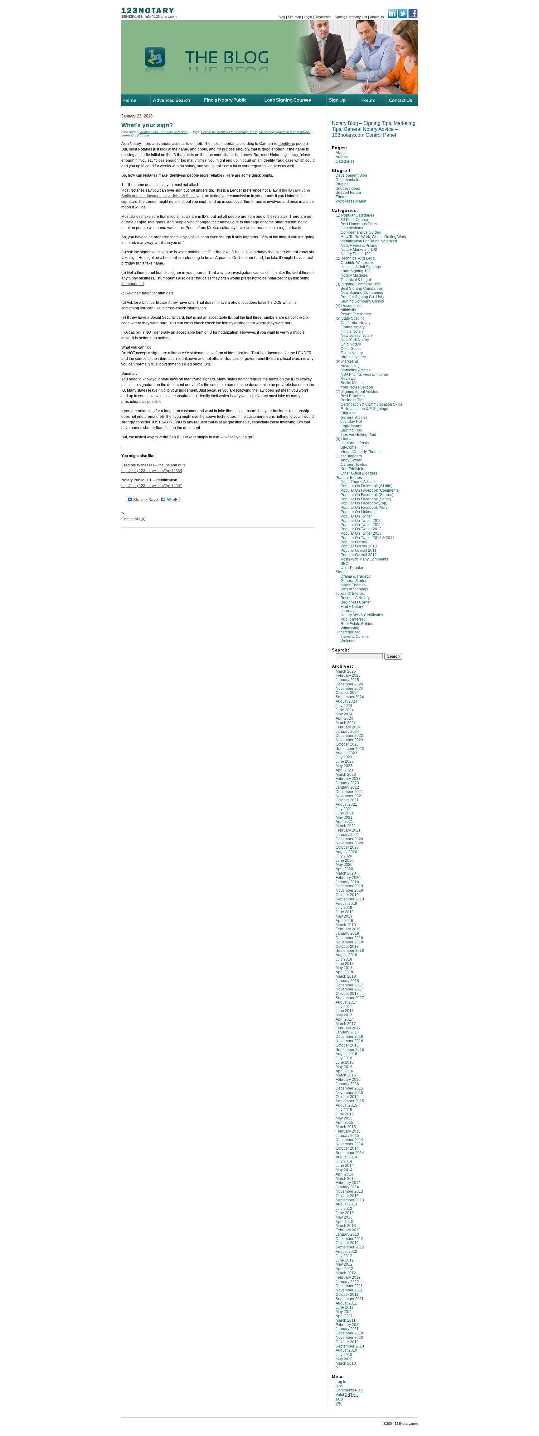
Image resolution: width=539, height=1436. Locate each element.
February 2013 (348, 1230)
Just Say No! (351, 421)
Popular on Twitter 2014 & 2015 (368, 538)
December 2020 (349, 839)
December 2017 (349, 985)
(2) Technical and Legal (356, 258)
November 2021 (349, 796)
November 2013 (349, 1191)
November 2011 (349, 1290)
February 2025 (348, 675)
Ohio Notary (351, 344)
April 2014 (344, 1174)
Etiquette (348, 413)
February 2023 (348, 778)
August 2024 (346, 701)
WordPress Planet (351, 201)
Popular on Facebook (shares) (367, 495)
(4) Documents (348, 305)
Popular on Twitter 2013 (361, 533)
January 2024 (347, 731)
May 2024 (344, 714)
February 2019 (348, 929)
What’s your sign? (147, 125)
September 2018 (350, 950)
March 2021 (346, 826)
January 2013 (347, 1234)
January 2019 (347, 933)
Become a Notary (355, 598)
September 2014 (350, 1153)
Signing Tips (351, 430)
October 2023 (347, 744)
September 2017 (350, 998)
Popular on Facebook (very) (365, 507)
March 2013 (346, 1226)
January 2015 (347, 1135)
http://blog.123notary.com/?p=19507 (151, 486)
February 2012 (348, 1277)
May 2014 (344, 1170)
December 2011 (349, 1286)
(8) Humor (344, 439)
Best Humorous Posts (359, 224)
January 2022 (347, 787)
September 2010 (350, 1346)
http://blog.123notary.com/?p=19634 (151, 471)
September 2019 (350, 899)
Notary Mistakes (354, 275)
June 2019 (345, 912)
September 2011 (350, 1299)
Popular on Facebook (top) (364, 503)
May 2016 (344, 1067)
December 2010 (349, 1333)
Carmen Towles (354, 464)
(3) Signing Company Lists (358, 284)
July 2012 (344, 1256)
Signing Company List (350, 17)
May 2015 (344, 1118)
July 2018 (344, 959)
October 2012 (347, 1243)
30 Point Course (354, 219)
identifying (286, 143)
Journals (348, 610)
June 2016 (345, 1062)
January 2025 (347, 680)
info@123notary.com (161, 16)
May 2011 (344, 1312)
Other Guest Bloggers (359, 473)
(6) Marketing (347, 361)
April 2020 (344, 869)
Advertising (350, 366)
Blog (282, 17)
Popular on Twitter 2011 (361, 524)
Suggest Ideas (348, 188)
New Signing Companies (362, 292)
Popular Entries (349, 477)
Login (308, 17)
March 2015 (346, 1127)
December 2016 (349, 1036)
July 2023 (344, 757)
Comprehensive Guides (361, 232)
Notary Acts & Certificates (362, 615)
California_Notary (356, 323)
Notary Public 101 (356, 254)
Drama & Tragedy (356, 576)
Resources (323, 17)
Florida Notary (353, 327)
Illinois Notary (352, 331)
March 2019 (346, 925)
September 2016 (350, 1049)
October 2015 (347, 1097)
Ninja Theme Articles (358, 481)
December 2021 (349, 792)
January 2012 (347, 1282)
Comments (349, 1390)
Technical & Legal (356, 280)
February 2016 (348, 1079)
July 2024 (344, 706)
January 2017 (347, 1032)
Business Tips (352, 400)
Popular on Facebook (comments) (370, 490)
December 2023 (349, 735)
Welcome (349, 641)
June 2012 (345, 1260)
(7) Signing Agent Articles (357, 391)
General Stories (354, 581)
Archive (342, 157)
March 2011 (346, 1320)
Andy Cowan (351, 460)
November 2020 (349, 843)
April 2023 (344, 770)
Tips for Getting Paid (358, 434)
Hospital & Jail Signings (361, 267)
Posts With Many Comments (364, 559)
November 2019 (349, 890)
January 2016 (347, 1084)
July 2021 (344, 809)
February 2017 (348, 1028)
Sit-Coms (348, 447)
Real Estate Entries (357, 624)
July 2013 (344, 1208)
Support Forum (348, 192)
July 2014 (344, 1161)
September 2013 (350, 1200)
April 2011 (344, 1316)
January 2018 (347, 981)
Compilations (352, 228)
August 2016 (346, 1054)
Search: (340, 650)
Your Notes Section (357, 387)
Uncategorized (348, 632)
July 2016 (344, 1058)
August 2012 (346, 1251)
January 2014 (347, 1187)
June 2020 (345, 860)
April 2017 (344, 1019)
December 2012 (349, 1239)
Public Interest (353, 619)
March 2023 (346, 774)
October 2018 (347, 946)
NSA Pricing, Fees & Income (364, 374)
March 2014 (346, 1178)
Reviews (348, 378)
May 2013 (344, 1217)
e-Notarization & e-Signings (364, 409)
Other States (351, 348)
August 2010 (346, 1350)
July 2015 (344, 1110)
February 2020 (348, 877)
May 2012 (344, 1264)
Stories (341, 572)
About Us (377, 17)
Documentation (349, 180)
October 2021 (347, 800)
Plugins (342, 184)
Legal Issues (351, 426)
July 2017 (344, 1006)
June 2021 (345, 813)
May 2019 (344, 916)
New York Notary (355, 340)
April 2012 (344, 1269)
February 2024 (348, 727)
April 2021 (344, 821)
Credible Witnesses (357, 262)
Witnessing (350, 628)
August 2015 (346, 1105)
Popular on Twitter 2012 (361, 529)
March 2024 (346, 723)
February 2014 (348, 1183)
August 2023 (346, 753)
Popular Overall (354, 542)
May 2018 (344, 968)
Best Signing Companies (362, 288)
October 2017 (347, 993)
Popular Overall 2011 (358, 550)
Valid (347, 1394)
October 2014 (347, 1148)
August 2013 (346, 1204)
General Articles (354, 417)
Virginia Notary (353, 357)
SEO (344, 563)
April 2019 (344, 920)
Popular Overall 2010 (359, 546)
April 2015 (344, 1122)
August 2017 (346, 1002)
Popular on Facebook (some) (366, 499)
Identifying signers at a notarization (284, 132)
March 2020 (346, 873)
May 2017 (344, 1015)
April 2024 (344, 718)
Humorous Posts (355, 443)
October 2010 (347, 1342)
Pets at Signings (354, 589)
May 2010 (344, 1359)
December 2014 (349, 1140)
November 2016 (349, 1041)
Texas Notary (352, 353)
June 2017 (345, 1011)
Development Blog (351, 175)
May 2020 (344, 864)
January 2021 (347, 834)
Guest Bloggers (349, 456)
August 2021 (346, 804)
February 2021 (348, 830)
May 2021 (344, 817)
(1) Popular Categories (355, 215)
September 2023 (350, 749)
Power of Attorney (356, 314)
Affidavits (348, 310)
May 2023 (344, 766)
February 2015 (348, 1131)
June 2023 (345, 761)
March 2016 (346, 1075)
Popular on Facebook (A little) (366, 486)
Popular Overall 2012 (359, 555)
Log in (341, 1382)
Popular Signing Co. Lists (362, 297)
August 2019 (346, 903)
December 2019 (349, 886)
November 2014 (349, 1144)
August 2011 (346, 1303)
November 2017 (349, 989)
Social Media (352, 383)
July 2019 (344, 907)
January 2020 (347, 882)
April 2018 (344, 972)
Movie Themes (353, 585)
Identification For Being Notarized (369, 241)
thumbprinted (132, 284)
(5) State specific (350, 318)
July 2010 (344, 1355)
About (341, 152)
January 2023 (347, 783)
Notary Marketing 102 (359, 249)
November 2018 (349, 942)
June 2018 (345, 963)
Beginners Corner (356, 602)
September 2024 (350, 697)
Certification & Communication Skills (371, 404)
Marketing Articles (356, 370)
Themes (342, 197)
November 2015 (349, 1092)
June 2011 (344, 1307)
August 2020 (346, 852)
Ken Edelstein (352, 469)
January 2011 (347, 1329)
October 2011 (347, 1294)
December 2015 (349, 1088)
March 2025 (346, 671)
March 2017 (346, 1024)
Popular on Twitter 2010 (361, 520)
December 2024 (349, 684)
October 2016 (347, 1045)
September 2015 (350, 1101)
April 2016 (344, 1071)
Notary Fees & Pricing (359, 245)
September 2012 (350, 1247)
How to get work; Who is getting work (373, 237)
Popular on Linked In (358, 512)
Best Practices (353, 396)
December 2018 (349, 938)
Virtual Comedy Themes (361, 452)
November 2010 (349, 1337)
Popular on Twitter (356, 516)
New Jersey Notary (357, 335)
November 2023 (349, 740)
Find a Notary (352, 606)
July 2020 (344, 856)
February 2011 (348, 1325)
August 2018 (346, 955)
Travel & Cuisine (355, 636)
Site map (294, 17)
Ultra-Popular (352, 567)
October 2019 (347, 895)
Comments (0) (133, 519)
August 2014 (346, 1157)
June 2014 (345, 1165)
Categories (345, 161)
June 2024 (345, 710)
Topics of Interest (350, 593)
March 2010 (346, 1363)
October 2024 (347, 692)
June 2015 (345, 1114)
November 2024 (349, 688)
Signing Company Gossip (362, 301)
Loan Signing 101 (356, 271)
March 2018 (346, 976)
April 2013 (344, 1221)
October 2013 (347, 1196)
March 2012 (346, 1273)
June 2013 (345, 1213)
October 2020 (347, 847)
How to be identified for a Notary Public (229, 132)
